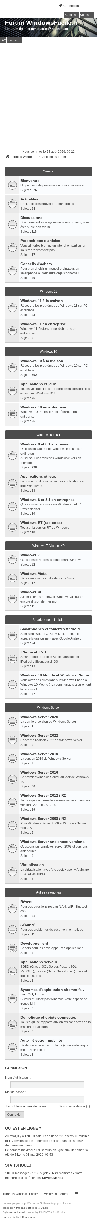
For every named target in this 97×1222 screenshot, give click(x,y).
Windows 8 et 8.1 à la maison (46, 444)
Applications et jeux (38, 384)
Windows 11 (48, 291)
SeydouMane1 (52, 1178)
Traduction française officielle (20, 1207)
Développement (34, 943)
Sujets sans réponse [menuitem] (72, 15)
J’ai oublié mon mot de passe (25, 1106)
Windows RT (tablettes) (41, 523)
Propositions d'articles (40, 241)
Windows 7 (30, 555)
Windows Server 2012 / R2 (43, 795)
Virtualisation (32, 865)
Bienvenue (29, 180)
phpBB (25, 1203)
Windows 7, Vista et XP (48, 546)
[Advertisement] (48, 94)
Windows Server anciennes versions (52, 842)
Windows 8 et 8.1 (48, 435)
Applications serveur (38, 962)
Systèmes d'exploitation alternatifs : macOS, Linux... (52, 992)
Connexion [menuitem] (71, 6)
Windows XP (31, 592)
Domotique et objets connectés (48, 1017)
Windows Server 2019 (39, 754)
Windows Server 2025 (39, 717)
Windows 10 (48, 351)
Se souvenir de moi (72, 1106)
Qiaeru (45, 1207)
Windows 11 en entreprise (43, 324)
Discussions (31, 217)
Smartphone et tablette (48, 620)
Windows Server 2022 (39, 735)
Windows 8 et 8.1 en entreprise (47, 499)
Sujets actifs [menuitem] (87, 15)
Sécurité (27, 925)
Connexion (16, 1068)
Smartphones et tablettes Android (50, 629)
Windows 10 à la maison (41, 361)
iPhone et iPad (33, 652)
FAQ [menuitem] (3, 40)
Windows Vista (33, 573)
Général (48, 171)
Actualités (29, 199)
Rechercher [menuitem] (14, 40)
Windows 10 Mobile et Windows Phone (54, 675)
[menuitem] (11, 1217)
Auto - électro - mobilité (41, 1040)
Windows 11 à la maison (41, 301)
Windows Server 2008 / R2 (43, 818)
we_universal (17, 1212)
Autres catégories (48, 892)
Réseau (27, 902)
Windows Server (48, 707)
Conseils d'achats (36, 264)
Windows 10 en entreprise (43, 407)
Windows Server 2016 (39, 772)
